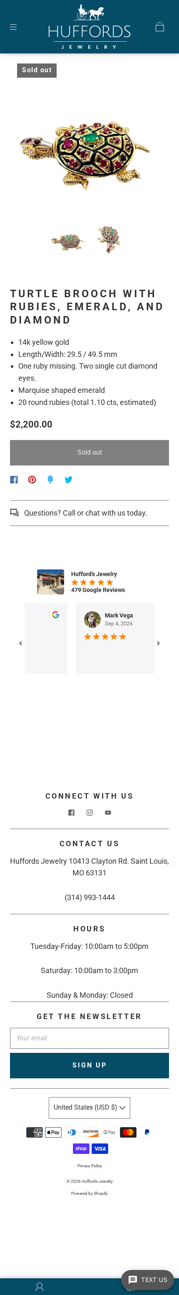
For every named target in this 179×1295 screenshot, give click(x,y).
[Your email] (89, 1038)
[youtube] (108, 813)
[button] (30, 139)
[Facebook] (14, 479)
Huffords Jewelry (97, 1181)
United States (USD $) (86, 1107)
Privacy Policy (89, 1165)
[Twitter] (69, 479)
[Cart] (160, 27)
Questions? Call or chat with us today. (84, 512)
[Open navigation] (19, 26)
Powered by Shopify (89, 1193)
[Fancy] (50, 479)
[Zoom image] (89, 139)
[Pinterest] (32, 479)
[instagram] (89, 813)
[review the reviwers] (47, 616)
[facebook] (71, 813)
